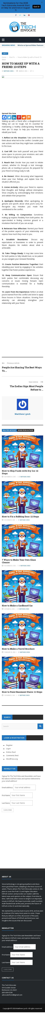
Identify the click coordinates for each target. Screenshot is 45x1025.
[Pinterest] (19, 117)
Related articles (9, 430)
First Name (6, 795)
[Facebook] (4, 117)
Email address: (7, 787)
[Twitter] (9, 117)
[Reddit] (24, 117)
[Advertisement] (22, 329)
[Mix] (28, 117)
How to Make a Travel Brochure (18, 648)
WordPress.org (12, 759)
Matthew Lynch (9, 71)
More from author (25, 430)
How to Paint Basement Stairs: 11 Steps (22, 692)
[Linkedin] (14, 117)
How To (5, 53)
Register (9, 745)
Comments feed (12, 755)
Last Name (6, 803)
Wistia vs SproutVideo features (31, 45)
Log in (8, 748)
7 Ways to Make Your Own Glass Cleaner (19, 561)
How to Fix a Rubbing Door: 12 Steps (20, 516)
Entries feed (11, 752)
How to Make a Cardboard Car (17, 605)
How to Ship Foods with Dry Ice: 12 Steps (20, 472)
